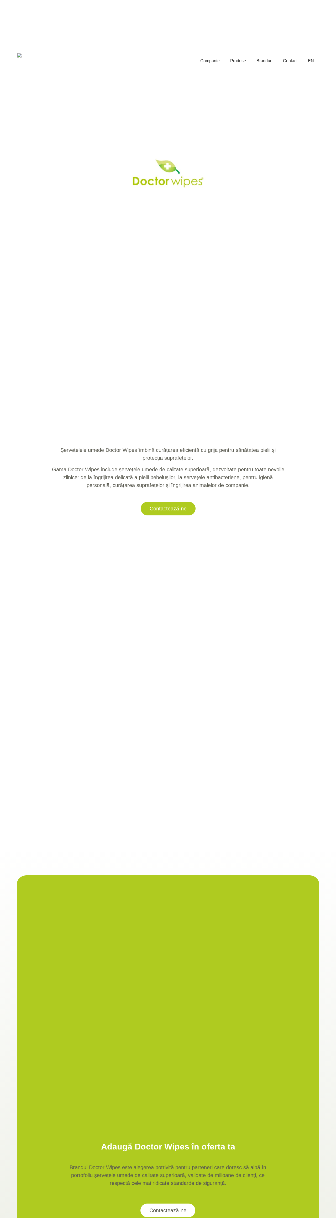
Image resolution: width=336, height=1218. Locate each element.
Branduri (264, 61)
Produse (238, 61)
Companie (210, 61)
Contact (290, 61)
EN (311, 61)
